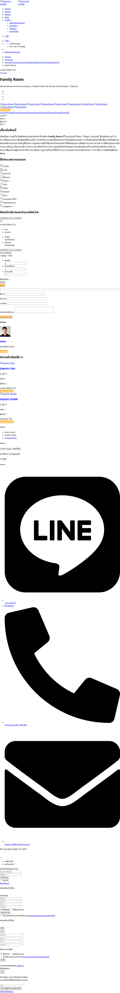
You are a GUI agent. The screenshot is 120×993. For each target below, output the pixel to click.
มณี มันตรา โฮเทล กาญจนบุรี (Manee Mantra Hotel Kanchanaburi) (32, 62)
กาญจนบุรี (9, 59)
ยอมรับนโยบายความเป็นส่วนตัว (40, 915)
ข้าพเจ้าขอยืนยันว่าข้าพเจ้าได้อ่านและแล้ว (28, 915)
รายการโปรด (14, 31)
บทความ (8, 11)
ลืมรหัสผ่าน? (4, 883)
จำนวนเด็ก (9, 271)
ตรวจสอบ (3, 72)
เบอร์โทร (3, 303)
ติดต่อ (7, 17)
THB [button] (7, 36)
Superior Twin (7, 368)
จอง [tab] (6, 229)
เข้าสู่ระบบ (13, 28)
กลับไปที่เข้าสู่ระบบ (7, 991)
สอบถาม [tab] (8, 232)
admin (3, 341)
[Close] (1, 857)
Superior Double (9, 399)
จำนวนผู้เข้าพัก (5, 253)
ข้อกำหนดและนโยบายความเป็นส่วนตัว (35, 956)
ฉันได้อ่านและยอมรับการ (25, 956)
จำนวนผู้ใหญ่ (10, 266)
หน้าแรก (8, 9)
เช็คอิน (7, 237)
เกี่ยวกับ (8, 14)
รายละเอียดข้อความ (7, 312)
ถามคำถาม (4, 351)
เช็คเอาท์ (8, 242)
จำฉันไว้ (5, 880)
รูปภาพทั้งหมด (5, 110)
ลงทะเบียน (13, 25)
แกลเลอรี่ (3, 112)
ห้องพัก (7, 260)
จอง (2, 285)
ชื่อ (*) (2, 294)
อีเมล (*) (3, 298)
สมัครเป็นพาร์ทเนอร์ (17, 23)
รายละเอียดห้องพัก (7, 391)
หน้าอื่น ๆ (8, 20)
